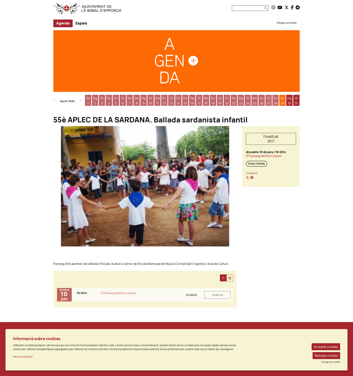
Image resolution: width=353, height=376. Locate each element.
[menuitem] (273, 7)
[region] (145, 186)
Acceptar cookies (326, 347)
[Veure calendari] (230, 277)
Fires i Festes (256, 163)
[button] (266, 8)
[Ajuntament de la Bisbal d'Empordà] (92, 10)
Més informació (23, 357)
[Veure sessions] (223, 277)
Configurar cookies (330, 362)
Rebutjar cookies (326, 356)
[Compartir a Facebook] (251, 177)
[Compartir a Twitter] (247, 177)
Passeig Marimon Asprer (265, 156)
